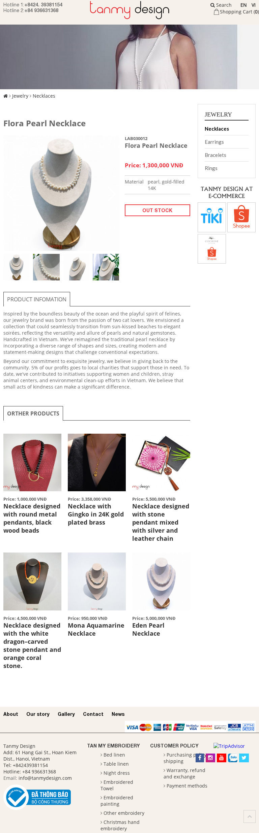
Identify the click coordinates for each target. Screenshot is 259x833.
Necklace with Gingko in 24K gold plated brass (96, 514)
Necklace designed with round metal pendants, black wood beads (31, 518)
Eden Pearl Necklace (148, 629)
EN (243, 5)
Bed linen (114, 755)
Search (223, 5)
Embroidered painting (116, 800)
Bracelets (215, 155)
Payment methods (187, 785)
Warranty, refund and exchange (184, 773)
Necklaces (44, 96)
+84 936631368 (41, 10)
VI (254, 5)
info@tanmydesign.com (45, 778)
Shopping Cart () (239, 11)
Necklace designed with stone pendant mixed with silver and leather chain (160, 522)
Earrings (214, 142)
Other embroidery (124, 813)
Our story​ (38, 714)
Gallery (66, 714)
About (10, 714)
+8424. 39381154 (43, 4)
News (118, 714)
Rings (211, 168)
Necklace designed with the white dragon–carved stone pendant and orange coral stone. (32, 645)
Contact (93, 714)
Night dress (117, 773)
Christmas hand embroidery (120, 825)
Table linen (116, 764)
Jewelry (20, 96)
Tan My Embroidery (113, 745)
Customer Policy (174, 745)
